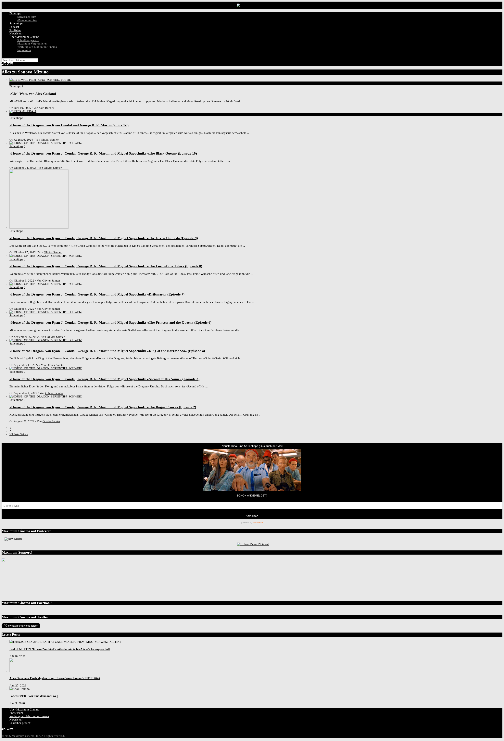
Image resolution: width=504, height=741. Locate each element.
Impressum (24, 50)
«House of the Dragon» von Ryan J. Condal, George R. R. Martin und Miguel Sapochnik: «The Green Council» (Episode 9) (103, 238)
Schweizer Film (26, 16)
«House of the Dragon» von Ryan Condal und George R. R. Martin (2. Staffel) (69, 125)
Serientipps (16, 23)
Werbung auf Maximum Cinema (37, 46)
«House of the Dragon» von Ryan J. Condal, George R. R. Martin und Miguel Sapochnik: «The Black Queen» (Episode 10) (103, 153)
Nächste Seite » (18, 434)
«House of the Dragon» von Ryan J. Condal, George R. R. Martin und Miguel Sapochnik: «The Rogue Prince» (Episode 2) (102, 407)
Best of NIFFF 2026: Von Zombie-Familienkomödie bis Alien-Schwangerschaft (59, 649)
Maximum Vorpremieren (32, 43)
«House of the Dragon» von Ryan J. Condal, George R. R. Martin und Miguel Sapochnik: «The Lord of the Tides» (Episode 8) (105, 266)
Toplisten (15, 30)
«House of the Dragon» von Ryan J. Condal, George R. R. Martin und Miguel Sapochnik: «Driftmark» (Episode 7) (96, 294)
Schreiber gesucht (28, 40)
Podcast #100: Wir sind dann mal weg (33, 695)
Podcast (14, 26)
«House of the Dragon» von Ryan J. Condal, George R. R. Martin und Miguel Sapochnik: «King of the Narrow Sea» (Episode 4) (107, 351)
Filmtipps (15, 13)
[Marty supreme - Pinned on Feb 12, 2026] (13, 538)
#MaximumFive (27, 20)
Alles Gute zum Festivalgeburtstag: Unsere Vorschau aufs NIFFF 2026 (54, 678)
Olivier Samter (50, 139)
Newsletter (15, 33)
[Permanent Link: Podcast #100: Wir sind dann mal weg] (19, 688)
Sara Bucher (46, 107)
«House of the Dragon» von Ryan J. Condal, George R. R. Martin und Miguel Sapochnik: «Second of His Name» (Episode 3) (104, 379)
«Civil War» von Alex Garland (32, 94)
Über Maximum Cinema (24, 36)
